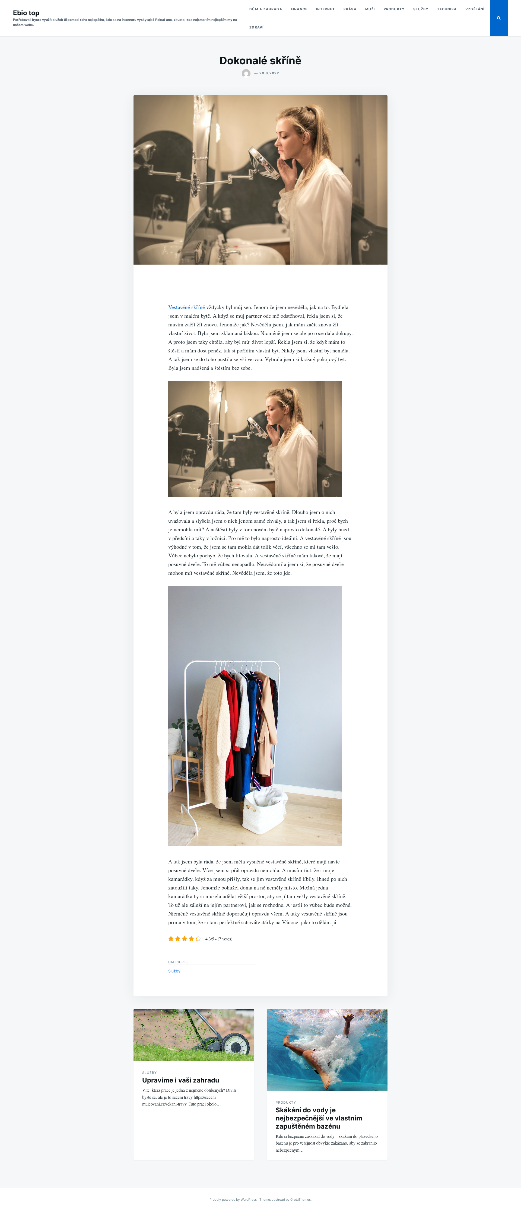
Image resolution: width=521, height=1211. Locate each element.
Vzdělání (475, 9)
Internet (325, 9)
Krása (350, 9)
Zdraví (256, 27)
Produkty (394, 9)
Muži (370, 9)
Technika (447, 9)
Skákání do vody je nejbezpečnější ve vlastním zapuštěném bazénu (319, 1118)
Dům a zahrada (265, 9)
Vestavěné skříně (186, 307)
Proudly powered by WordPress (233, 1199)
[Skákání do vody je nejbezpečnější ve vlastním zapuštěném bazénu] (327, 1050)
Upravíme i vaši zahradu (180, 1080)
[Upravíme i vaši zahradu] (194, 1035)
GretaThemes (300, 1199)
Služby (420, 9)
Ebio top (26, 13)
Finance (299, 9)
